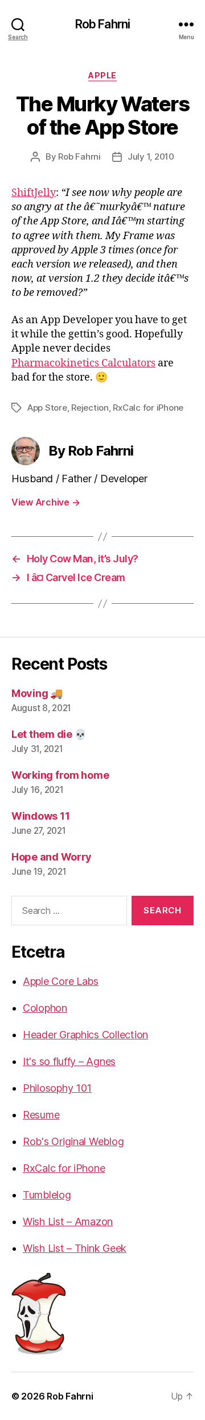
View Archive (45, 502)
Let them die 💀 (49, 734)
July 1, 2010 (151, 156)
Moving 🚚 (37, 693)
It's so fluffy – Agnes (69, 1061)
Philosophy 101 (57, 1088)
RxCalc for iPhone (148, 407)
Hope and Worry (51, 857)
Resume (41, 1115)
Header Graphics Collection (85, 1035)
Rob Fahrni (102, 24)
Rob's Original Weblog (73, 1141)
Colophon (45, 1008)
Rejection (90, 407)
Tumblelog (47, 1195)
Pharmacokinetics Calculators (83, 363)
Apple (102, 75)
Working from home (60, 775)
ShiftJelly (33, 192)
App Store (47, 407)
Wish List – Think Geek (74, 1248)
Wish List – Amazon (68, 1221)
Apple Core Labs (61, 981)
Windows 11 (40, 816)
